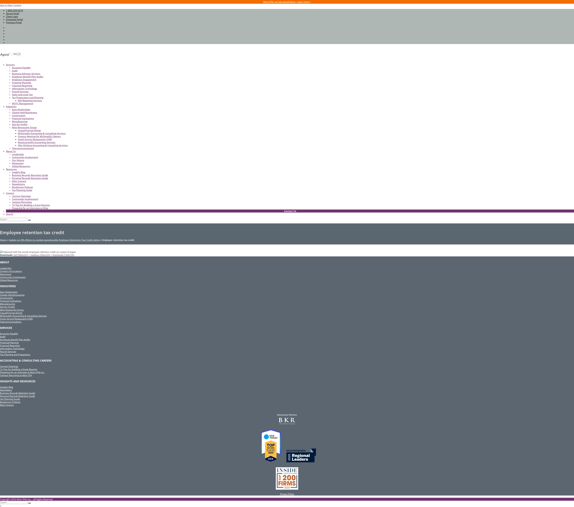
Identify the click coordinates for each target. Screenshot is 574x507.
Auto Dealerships (8, 291)
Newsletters (6, 390)
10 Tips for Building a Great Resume (18, 369)
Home (3, 239)
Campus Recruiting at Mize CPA (16, 375)
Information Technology (12, 348)
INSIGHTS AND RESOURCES (17, 381)
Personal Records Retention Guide (17, 396)
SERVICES (6, 328)
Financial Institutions (10, 300)
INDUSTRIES (8, 286)
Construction (6, 297)
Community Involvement (13, 277)
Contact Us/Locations (11, 271)
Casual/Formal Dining (11, 312)
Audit (2, 336)
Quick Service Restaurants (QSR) (16, 318)
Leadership (5, 268)
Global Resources (9, 280)
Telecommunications (10, 321)
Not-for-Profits (7, 306)
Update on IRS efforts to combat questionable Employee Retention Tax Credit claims (54, 239)
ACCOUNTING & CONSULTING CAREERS (26, 360)
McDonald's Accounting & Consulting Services (23, 315)
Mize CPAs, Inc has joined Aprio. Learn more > (287, 1)
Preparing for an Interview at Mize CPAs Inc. (22, 372)
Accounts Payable (9, 333)
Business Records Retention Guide (17, 393)
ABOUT (4, 262)
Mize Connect (7, 405)
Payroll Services (8, 351)
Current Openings (9, 366)
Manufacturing (7, 303)
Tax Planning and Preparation (15, 354)
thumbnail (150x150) (63, 254)
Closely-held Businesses (12, 294)
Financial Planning (9, 342)
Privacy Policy (287, 494)
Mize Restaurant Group (12, 309)
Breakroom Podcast (10, 402)
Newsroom (5, 274)
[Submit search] (29, 503)
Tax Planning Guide (10, 399)
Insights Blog (6, 387)
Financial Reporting (10, 345)
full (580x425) (21, 254)
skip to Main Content (10, 5)
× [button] (0, 505)
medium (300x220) (40, 254)
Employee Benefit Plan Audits (15, 339)
